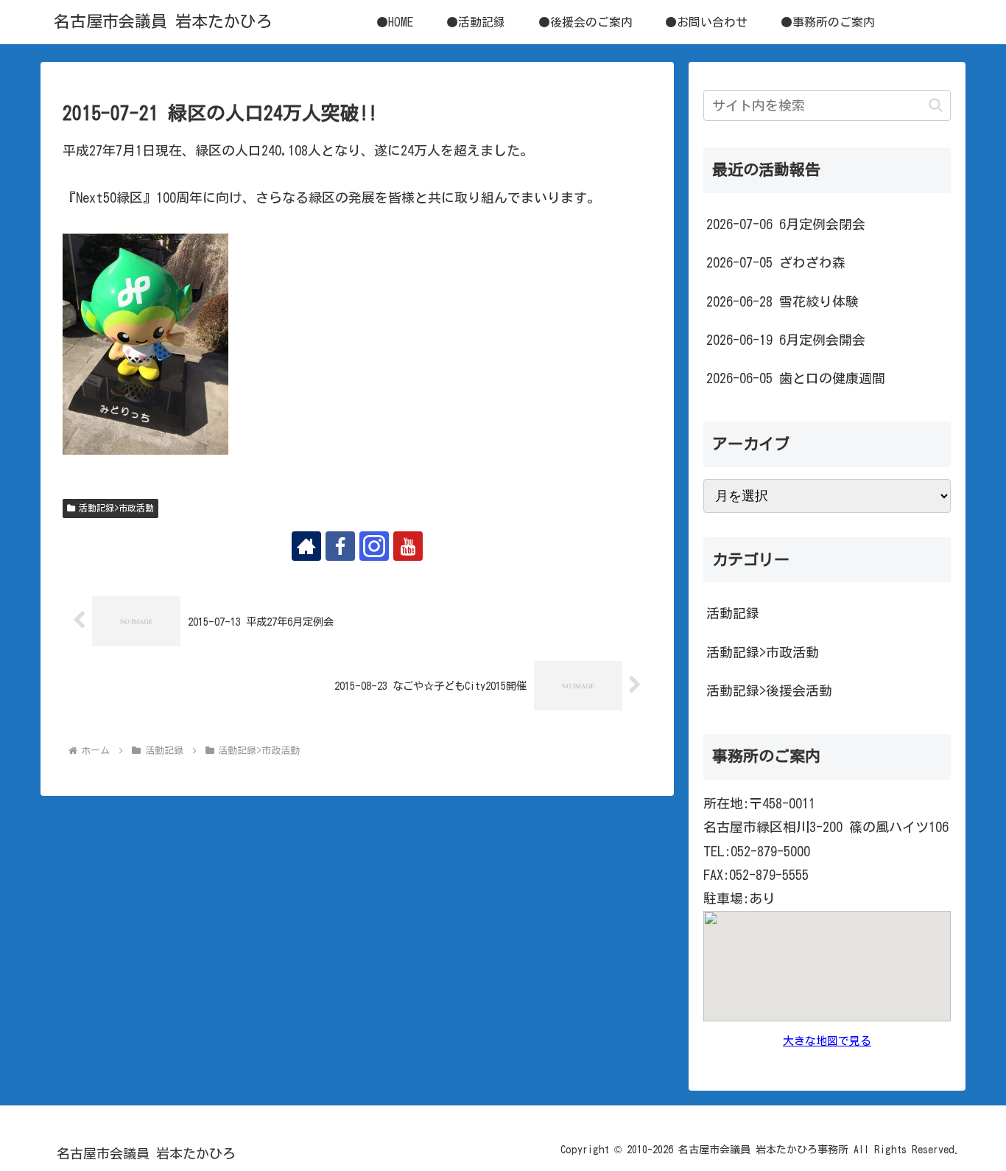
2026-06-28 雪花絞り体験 (782, 301)
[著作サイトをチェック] (306, 546)
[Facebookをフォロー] (340, 546)
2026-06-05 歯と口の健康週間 (795, 378)
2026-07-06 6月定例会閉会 (785, 224)
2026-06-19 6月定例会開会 (785, 339)
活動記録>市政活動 (116, 507)
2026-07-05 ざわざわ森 (775, 262)
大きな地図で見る (827, 1040)
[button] (936, 105)
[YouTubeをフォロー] (408, 546)
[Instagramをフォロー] (374, 546)
